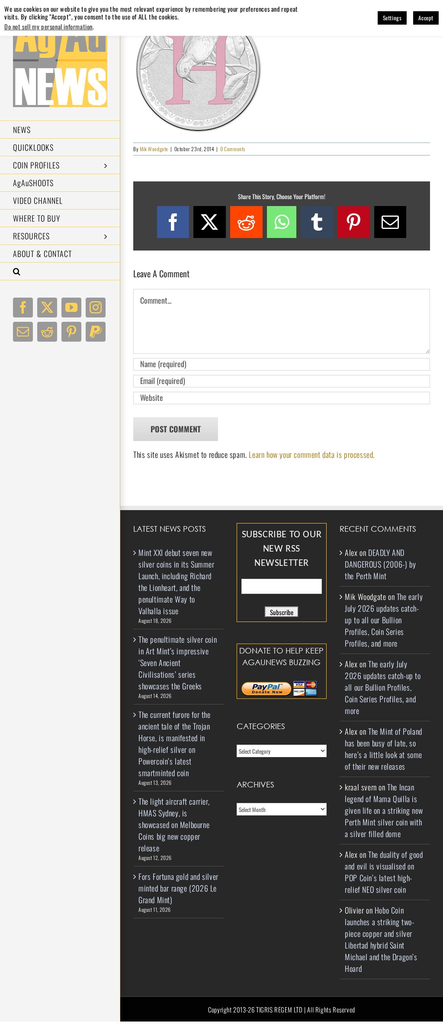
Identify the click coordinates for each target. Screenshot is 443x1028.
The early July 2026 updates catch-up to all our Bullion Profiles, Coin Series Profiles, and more (384, 620)
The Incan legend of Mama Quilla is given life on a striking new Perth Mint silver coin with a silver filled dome (384, 810)
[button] (60, 271)
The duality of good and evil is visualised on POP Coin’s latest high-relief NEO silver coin (384, 872)
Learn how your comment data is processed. (312, 454)
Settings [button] (392, 17)
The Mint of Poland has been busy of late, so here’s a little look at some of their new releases (383, 749)
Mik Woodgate (154, 148)
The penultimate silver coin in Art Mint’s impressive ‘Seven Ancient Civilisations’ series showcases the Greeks (177, 663)
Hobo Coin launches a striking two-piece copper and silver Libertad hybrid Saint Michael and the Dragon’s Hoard (381, 939)
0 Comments (232, 148)
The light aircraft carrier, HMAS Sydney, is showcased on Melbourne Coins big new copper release (173, 824)
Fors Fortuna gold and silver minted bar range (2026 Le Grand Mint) (178, 888)
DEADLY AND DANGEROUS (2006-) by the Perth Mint (380, 564)
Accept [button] (425, 17)
